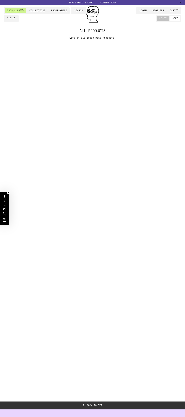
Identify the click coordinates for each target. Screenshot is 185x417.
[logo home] (92, 14)
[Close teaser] (8, 192)
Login (143, 10)
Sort (175, 18)
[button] (92, 2)
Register (158, 10)
